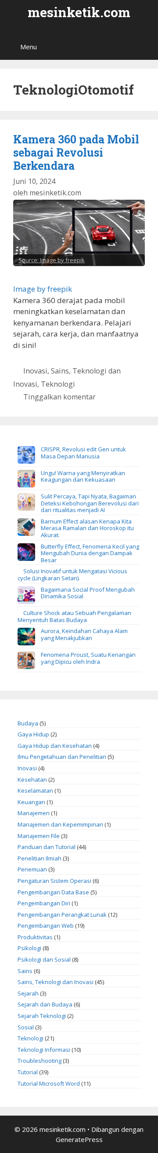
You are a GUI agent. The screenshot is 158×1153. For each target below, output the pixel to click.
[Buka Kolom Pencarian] (145, 46)
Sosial (26, 1027)
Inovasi (35, 371)
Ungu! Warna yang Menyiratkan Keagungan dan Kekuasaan (83, 476)
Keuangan (31, 802)
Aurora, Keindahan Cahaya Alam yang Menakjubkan (84, 634)
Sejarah (28, 993)
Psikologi (29, 948)
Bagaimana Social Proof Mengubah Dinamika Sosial (88, 593)
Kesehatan (32, 779)
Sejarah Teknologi (42, 1016)
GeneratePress (79, 1139)
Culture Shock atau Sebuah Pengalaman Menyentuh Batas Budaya (74, 616)
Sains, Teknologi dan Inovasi (55, 982)
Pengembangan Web (46, 926)
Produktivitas (35, 937)
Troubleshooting (39, 1061)
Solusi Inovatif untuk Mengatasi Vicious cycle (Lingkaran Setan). (72, 574)
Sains (25, 971)
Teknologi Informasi (44, 1050)
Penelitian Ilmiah (39, 858)
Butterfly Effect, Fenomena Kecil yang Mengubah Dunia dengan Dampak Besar (90, 553)
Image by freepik (62, 260)
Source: (29, 260)
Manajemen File (39, 836)
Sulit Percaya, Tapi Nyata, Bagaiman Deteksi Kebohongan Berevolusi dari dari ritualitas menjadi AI (90, 503)
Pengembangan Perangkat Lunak (62, 915)
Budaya (28, 723)
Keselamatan (35, 790)
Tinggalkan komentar (59, 397)
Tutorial (28, 1072)
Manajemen (34, 813)
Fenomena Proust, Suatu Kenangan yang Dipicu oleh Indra (88, 658)
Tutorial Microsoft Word (49, 1083)
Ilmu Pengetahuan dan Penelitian (62, 757)
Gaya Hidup (33, 734)
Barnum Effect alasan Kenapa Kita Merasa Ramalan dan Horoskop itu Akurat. (87, 528)
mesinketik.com (79, 12)
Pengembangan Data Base (53, 892)
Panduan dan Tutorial (46, 847)
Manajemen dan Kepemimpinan (60, 824)
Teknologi (58, 384)
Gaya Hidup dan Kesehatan (55, 746)
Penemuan (32, 869)
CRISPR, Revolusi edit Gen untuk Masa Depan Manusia (83, 452)
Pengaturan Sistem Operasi (54, 881)
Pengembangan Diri (44, 903)
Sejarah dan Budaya (45, 1004)
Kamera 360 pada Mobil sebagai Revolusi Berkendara (76, 152)
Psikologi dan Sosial (44, 959)
